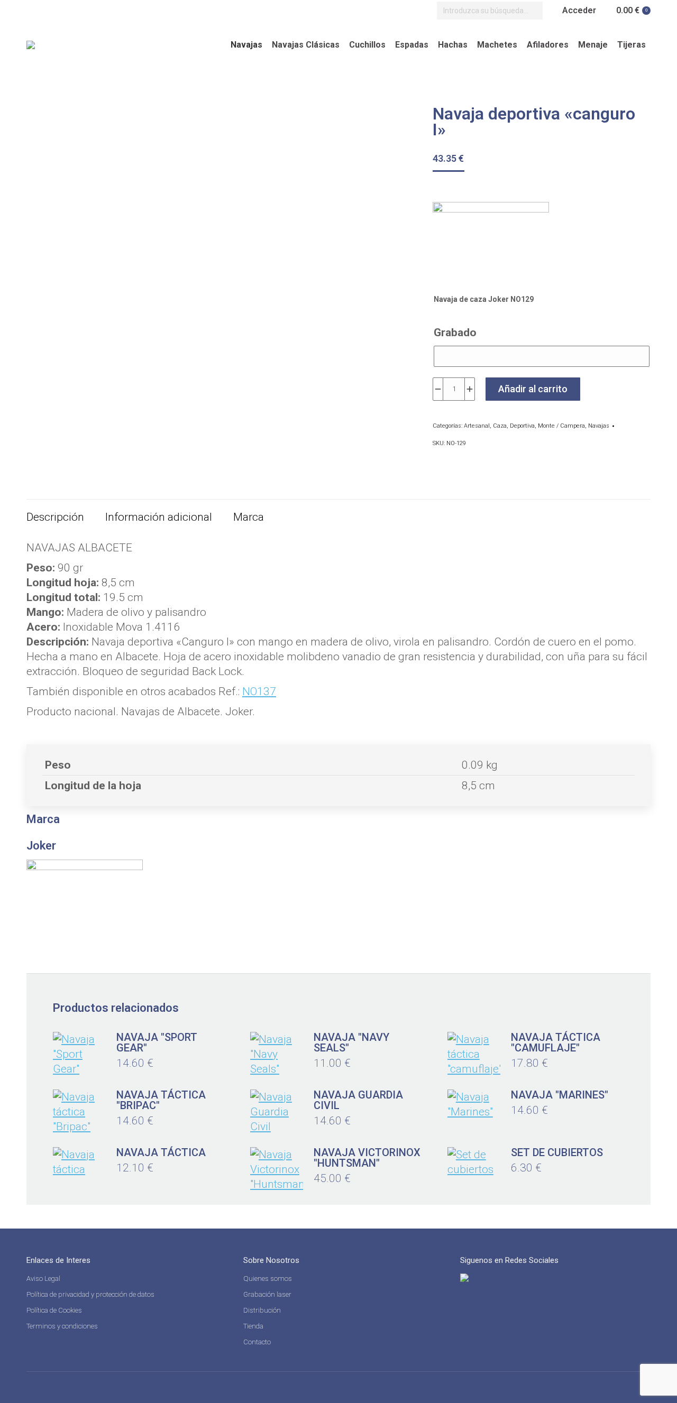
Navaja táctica (161, 1152)
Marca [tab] (248, 517)
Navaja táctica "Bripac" (161, 1100)
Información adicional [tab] (158, 517)
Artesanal (477, 425)
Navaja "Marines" (559, 1095)
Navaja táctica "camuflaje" (555, 1042)
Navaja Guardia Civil (358, 1100)
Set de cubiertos (557, 1152)
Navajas (598, 425)
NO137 (259, 691)
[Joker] (491, 242)
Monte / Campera (561, 425)
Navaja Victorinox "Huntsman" (367, 1157)
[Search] (532, 11)
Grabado (455, 332)
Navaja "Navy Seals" (351, 1042)
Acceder (579, 10)
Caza (500, 425)
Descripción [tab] (55, 517)
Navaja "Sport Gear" (156, 1042)
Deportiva (522, 425)
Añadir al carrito (533, 388)
